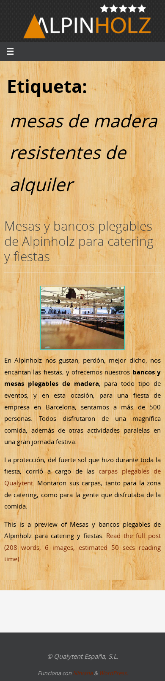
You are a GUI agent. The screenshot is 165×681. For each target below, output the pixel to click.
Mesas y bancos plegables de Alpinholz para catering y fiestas (79, 241)
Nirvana (83, 673)
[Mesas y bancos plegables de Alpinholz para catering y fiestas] (82, 318)
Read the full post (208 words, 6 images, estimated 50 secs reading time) (82, 547)
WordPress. (113, 673)
